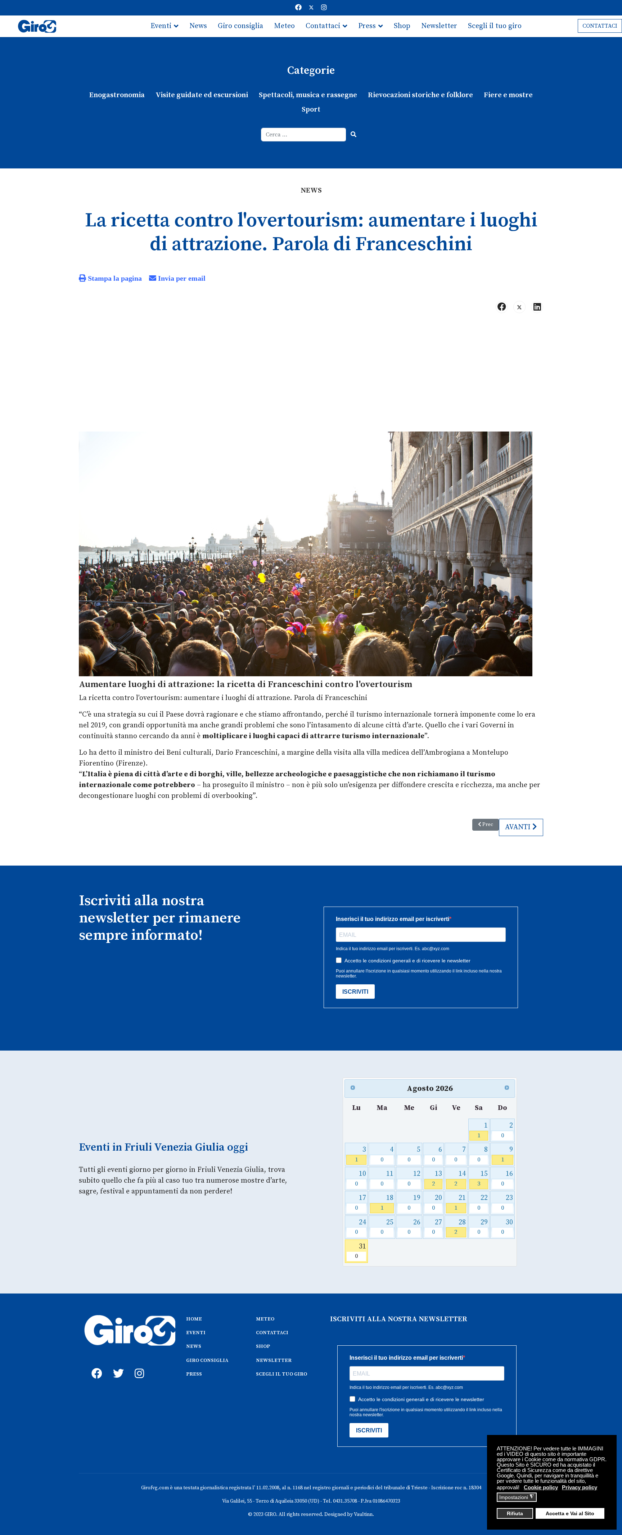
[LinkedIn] (537, 307)
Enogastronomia (117, 95)
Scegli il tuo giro (495, 26)
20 (437, 1202)
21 (459, 1202)
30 (507, 1227)
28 (459, 1227)
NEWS (193, 1346)
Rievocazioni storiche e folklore (420, 95)
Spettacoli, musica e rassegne (308, 95)
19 (413, 1202)
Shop (402, 26)
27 (437, 1227)
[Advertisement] (311, 375)
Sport (311, 109)
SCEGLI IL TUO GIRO (281, 1374)
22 (482, 1202)
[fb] (95, 1365)
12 (413, 1178)
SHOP (263, 1346)
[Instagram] (324, 8)
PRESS (194, 1374)
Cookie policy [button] (541, 1487)
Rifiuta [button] (515, 1513)
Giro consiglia (240, 26)
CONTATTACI (599, 26)
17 (360, 1202)
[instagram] (138, 1365)
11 (387, 1178)
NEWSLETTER (274, 1360)
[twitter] (116, 1365)
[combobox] (303, 134)
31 (360, 1251)
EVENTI (196, 1332)
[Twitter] (311, 8)
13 (437, 1178)
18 (387, 1202)
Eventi (160, 26)
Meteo (284, 26)
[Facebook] (298, 8)
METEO (265, 1319)
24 (360, 1227)
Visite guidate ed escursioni (202, 95)
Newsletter (439, 26)
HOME (194, 1319)
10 (360, 1178)
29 (482, 1227)
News (198, 26)
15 (482, 1178)
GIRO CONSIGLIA (207, 1360)
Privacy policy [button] (579, 1487)
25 (387, 1227)
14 (459, 1178)
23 (507, 1202)
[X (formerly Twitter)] (519, 307)
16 (507, 1178)
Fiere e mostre (508, 95)
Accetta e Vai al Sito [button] (570, 1513)
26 (413, 1227)
